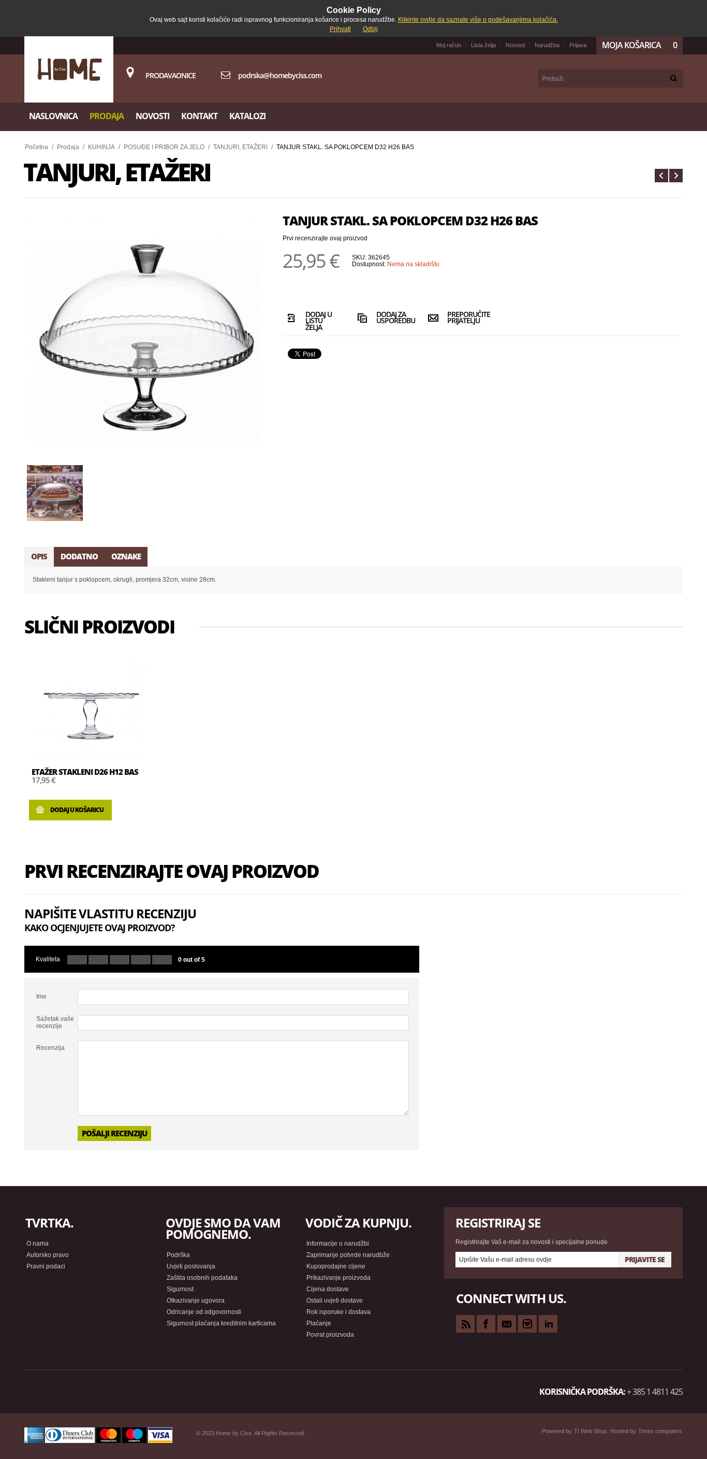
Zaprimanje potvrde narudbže (348, 1255)
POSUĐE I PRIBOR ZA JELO (164, 147)
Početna (36, 147)
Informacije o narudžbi (337, 1243)
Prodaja (68, 147)
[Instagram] (527, 1324)
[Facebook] (486, 1324)
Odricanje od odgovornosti (204, 1312)
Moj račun (448, 45)
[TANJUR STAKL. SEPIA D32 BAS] (676, 175)
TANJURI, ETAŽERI (240, 147)
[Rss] (465, 1324)
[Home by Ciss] (68, 70)
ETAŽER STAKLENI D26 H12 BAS (85, 772)
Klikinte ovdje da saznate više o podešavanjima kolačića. (478, 19)
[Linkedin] (548, 1324)
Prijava (577, 45)
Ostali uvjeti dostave (334, 1300)
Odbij (370, 29)
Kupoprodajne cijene (335, 1266)
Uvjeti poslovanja (191, 1266)
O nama (37, 1243)
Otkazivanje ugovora (196, 1300)
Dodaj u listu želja (318, 320)
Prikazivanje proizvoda (338, 1277)
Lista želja (483, 45)
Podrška (178, 1255)
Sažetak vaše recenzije (55, 1022)
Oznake (126, 556)
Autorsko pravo (47, 1255)
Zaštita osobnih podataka (202, 1277)
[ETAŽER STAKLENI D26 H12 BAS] (90, 705)
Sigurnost (180, 1289)
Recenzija (50, 1047)
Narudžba (547, 45)
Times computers (660, 1431)
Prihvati (340, 29)
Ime (41, 996)
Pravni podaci (45, 1266)
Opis (39, 556)
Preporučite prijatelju (464, 318)
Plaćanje (318, 1323)
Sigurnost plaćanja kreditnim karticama (221, 1323)
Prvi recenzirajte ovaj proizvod (325, 238)
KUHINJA (101, 147)
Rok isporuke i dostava (338, 1312)
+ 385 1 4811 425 (655, 1391)
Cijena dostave (327, 1289)
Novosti (515, 45)
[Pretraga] (674, 78)
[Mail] (506, 1324)
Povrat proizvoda (330, 1334)
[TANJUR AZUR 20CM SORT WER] (661, 175)
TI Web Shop (590, 1431)
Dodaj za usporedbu (393, 318)
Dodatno (79, 556)
